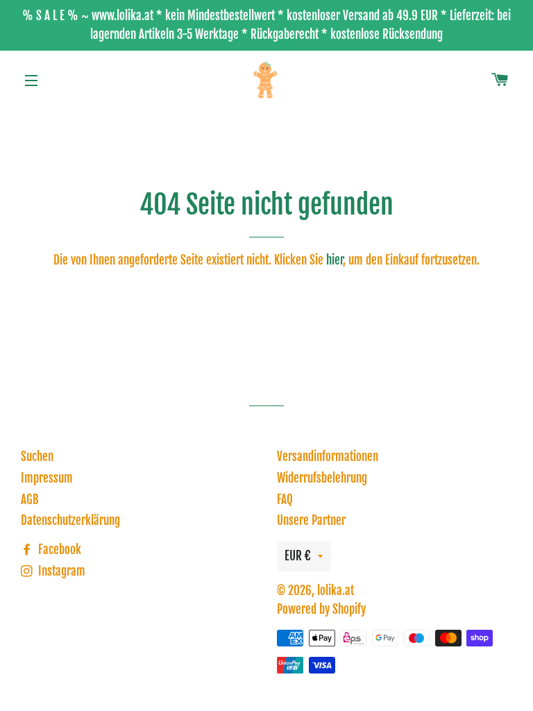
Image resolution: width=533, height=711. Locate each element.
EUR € (298, 556)
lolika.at (335, 590)
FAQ (285, 499)
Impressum (47, 478)
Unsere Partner (311, 520)
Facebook (58, 549)
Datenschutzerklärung (70, 520)
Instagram (60, 571)
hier (334, 260)
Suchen (37, 456)
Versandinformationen (327, 456)
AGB (30, 499)
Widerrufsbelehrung (322, 478)
